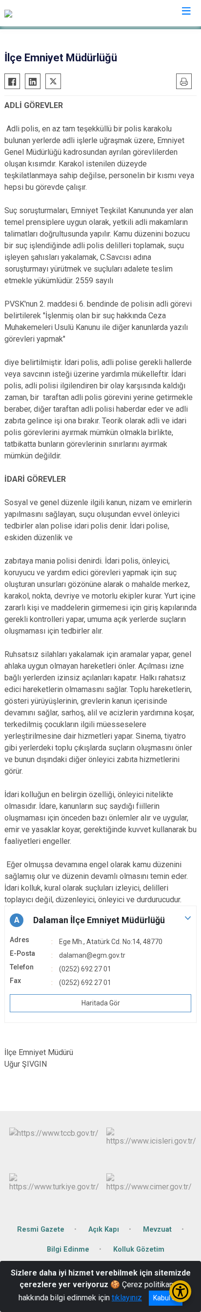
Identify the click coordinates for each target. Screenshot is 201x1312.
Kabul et (165, 1298)
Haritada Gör (100, 1003)
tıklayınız (127, 1297)
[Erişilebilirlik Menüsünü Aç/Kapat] (180, 1291)
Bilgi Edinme (68, 1249)
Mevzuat (157, 1229)
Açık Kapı (103, 1229)
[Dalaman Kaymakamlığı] (43, 13)
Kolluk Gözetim (138, 1249)
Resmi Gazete (40, 1229)
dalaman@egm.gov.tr (92, 955)
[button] (100, 920)
